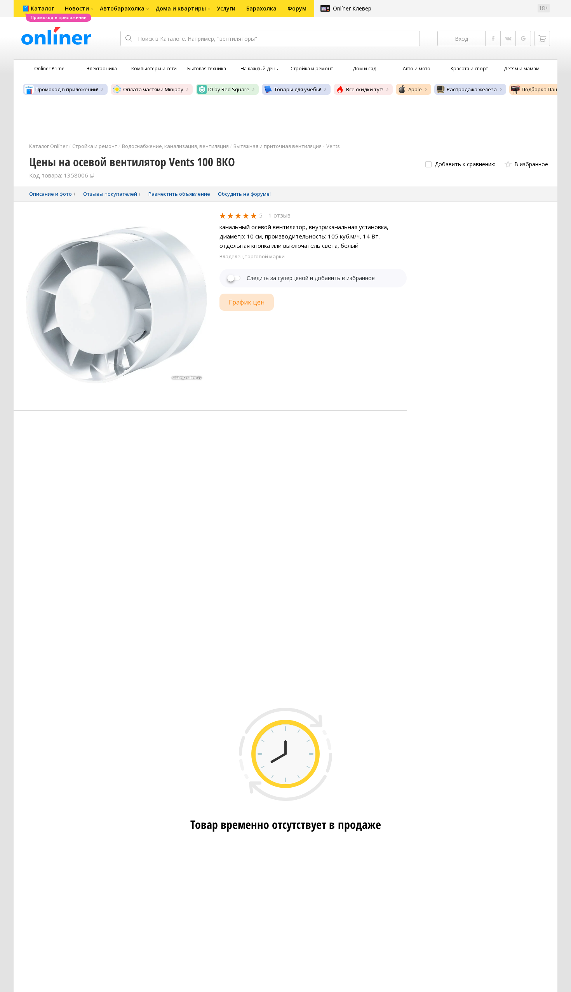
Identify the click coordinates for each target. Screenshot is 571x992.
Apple (415, 89)
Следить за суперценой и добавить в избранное (311, 278)
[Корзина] (542, 38)
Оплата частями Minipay (153, 89)
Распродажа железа (472, 89)
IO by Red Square (228, 89)
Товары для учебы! (297, 89)
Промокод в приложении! (66, 89)
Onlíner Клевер (352, 8)
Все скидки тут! (364, 89)
